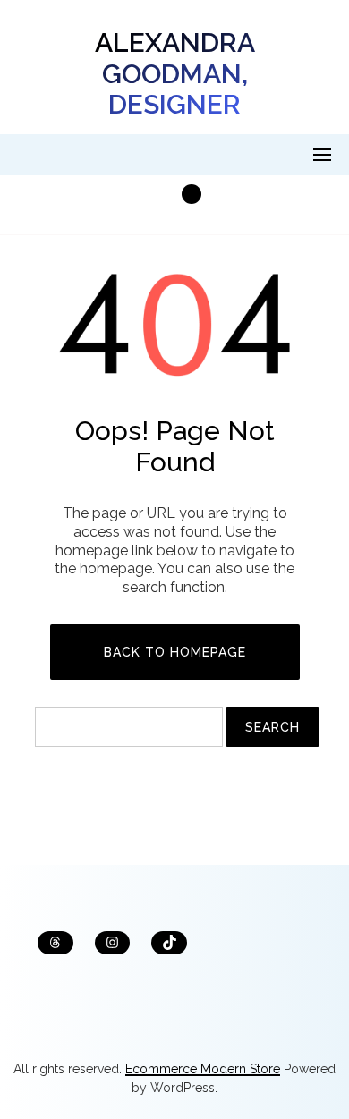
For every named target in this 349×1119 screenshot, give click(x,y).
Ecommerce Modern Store (202, 1069)
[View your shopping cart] (174, 204)
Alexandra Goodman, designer (175, 73)
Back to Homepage (175, 652)
